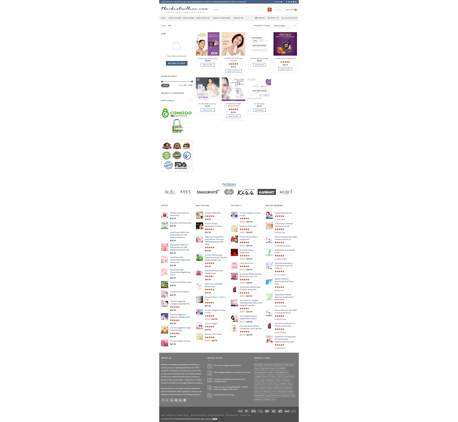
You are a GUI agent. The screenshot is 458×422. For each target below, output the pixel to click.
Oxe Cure (258, 392)
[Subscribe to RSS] (296, 2)
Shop (163, 18)
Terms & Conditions (221, 18)
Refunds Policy (232, 415)
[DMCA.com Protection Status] (218, 419)
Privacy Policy (183, 415)
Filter (165, 85)
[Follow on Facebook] (286, 2)
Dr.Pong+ (272, 376)
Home (163, 26)
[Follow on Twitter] (289, 2)
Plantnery (266, 392)
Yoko (273, 399)
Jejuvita (257, 384)
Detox (265, 376)
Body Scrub (279, 365)
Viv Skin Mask (259, 104)
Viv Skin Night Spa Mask (259, 58)
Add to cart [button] (208, 65)
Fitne (256, 380)
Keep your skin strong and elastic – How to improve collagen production (231, 388)
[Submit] (270, 10)
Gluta (279, 380)
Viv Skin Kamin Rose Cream (207, 58)
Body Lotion (269, 365)
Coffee (270, 372)
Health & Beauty (167, 100)
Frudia (262, 380)
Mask (290, 384)
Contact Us (238, 18)
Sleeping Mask (260, 396)
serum (274, 392)
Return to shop (176, 63)
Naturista (288, 388)
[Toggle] (191, 100)
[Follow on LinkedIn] (185, 400)
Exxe (286, 376)
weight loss (258, 399)
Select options (233, 71)
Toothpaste (285, 396)
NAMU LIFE (279, 388)
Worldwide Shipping (215, 415)
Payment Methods (198, 415)
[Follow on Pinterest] (293, 2)
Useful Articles (202, 18)
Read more (259, 65)
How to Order (175, 18)
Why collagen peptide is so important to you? (232, 372)
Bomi (256, 368)
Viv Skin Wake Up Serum (208, 104)
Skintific (290, 392)
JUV (263, 384)
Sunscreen (275, 396)
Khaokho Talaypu (273, 384)
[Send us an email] (291, 2)
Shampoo (282, 392)
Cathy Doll (264, 368)
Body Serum (289, 365)
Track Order (188, 18)
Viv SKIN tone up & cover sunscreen (233, 59)
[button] (278, 9)
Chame (272, 368)
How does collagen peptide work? (227, 365)
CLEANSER (281, 368)
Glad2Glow (271, 380)
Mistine (262, 388)
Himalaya (286, 380)
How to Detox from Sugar (224, 394)
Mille (256, 388)
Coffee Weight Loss (281, 372)
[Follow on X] (167, 400)
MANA (283, 384)
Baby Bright (259, 365)
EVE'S (280, 376)
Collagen (258, 376)
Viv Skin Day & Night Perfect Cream (233, 105)
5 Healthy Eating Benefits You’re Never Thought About (229, 380)
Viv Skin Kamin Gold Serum (285, 58)
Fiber (291, 376)
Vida (292, 396)
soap (268, 396)
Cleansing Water (260, 372)
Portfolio (171, 415)
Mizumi (270, 388)
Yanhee (267, 399)
